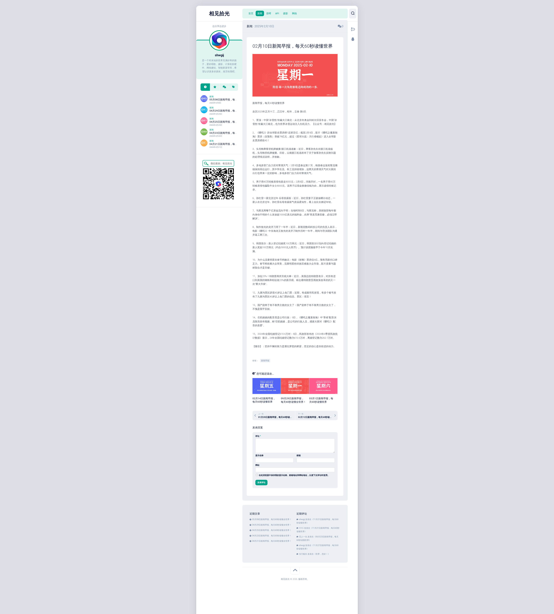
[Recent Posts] (205, 87)
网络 (294, 13)
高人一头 (303, 537)
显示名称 (259, 455)
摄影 (285, 13)
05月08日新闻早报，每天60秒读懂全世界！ (233, 99)
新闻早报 (265, 360)
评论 (258, 436)
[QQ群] (352, 29)
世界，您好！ (322, 554)
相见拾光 (219, 14)
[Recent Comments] (224, 87)
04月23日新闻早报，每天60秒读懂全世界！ (233, 132)
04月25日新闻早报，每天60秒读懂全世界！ (233, 121)
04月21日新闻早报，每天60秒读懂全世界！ (233, 144)
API (277, 13)
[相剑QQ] (352, 39)
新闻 (211, 96)
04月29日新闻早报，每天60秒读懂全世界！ (233, 110)
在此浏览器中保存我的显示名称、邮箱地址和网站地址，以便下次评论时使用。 (294, 475)
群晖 (268, 13)
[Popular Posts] (214, 87)
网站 (257, 465)
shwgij (302, 519)
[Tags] (233, 87)
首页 (250, 13)
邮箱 (299, 455)
